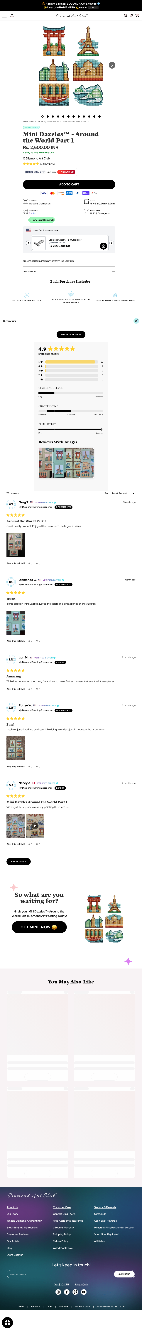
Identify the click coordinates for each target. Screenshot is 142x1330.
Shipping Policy (62, 1234)
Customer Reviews (18, 1234)
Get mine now (36, 927)
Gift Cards (100, 1214)
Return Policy (60, 1241)
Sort (107, 493)
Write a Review (73, 335)
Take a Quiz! (81, 1284)
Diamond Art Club (114, 1306)
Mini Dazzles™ (38, 122)
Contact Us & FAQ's (64, 1214)
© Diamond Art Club (36, 158)
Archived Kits (82, 1306)
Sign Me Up (124, 1274)
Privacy (35, 1306)
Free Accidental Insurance (68, 1220)
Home (26, 122)
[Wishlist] (131, 15)
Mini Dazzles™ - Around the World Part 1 (68, 122)
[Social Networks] (58, 1292)
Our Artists (13, 1241)
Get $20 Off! (61, 1284)
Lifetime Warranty (63, 1227)
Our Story (12, 1214)
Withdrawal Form (62, 1248)
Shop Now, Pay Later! (106, 1234)
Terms (21, 1306)
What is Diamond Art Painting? (24, 1220)
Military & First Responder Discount (114, 1227)
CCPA (49, 1306)
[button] (42, 116)
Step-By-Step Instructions (22, 1227)
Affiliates (99, 1241)
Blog (9, 1248)
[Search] (126, 15)
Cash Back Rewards (105, 1220)
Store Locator (15, 1254)
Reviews (9, 321)
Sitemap (63, 1306)
